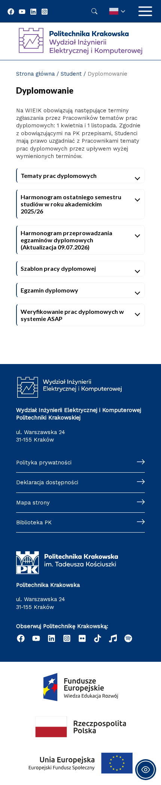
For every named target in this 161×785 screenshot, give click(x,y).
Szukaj (94, 11)
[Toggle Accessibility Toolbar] (145, 769)
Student (71, 73)
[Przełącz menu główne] (145, 11)
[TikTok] (97, 638)
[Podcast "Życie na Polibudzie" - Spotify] (128, 638)
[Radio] (113, 638)
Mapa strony (33, 502)
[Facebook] (10, 11)
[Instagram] (44, 11)
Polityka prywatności (44, 462)
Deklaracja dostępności (47, 482)
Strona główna (35, 73)
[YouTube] (22, 11)
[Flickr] (82, 638)
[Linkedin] (33, 11)
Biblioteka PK (34, 522)
